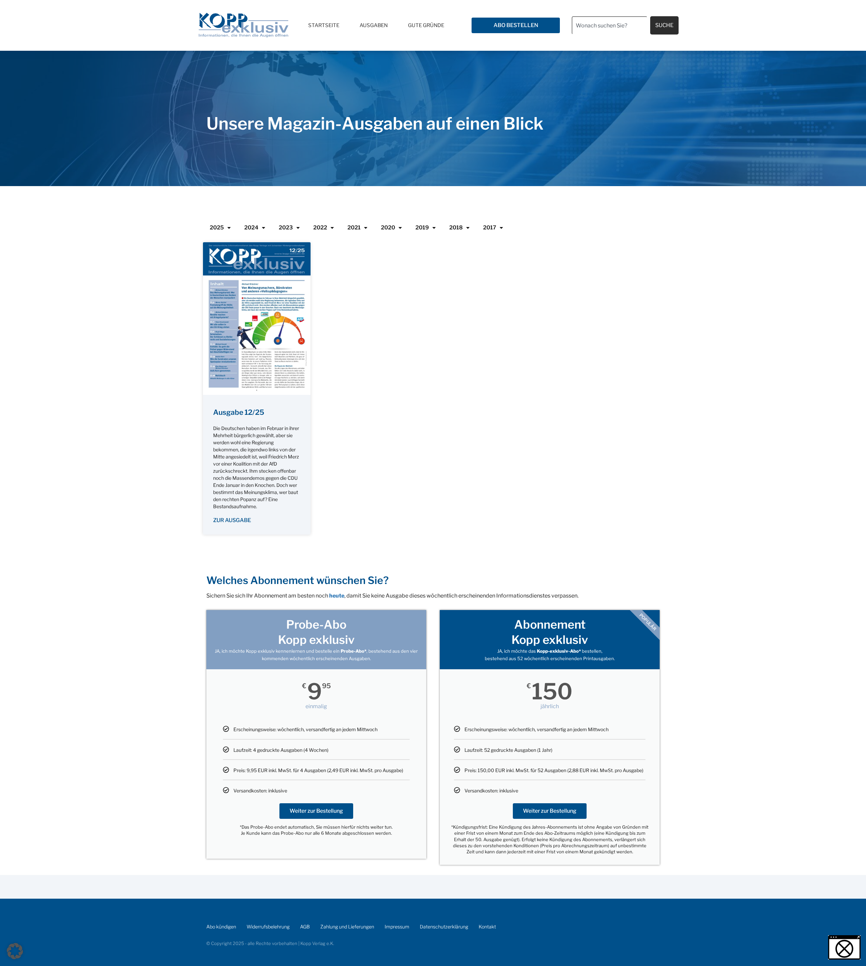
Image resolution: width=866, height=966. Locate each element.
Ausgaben (374, 25)
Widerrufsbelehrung (268, 926)
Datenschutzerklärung (444, 926)
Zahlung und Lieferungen (347, 926)
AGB (305, 926)
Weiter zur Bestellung (316, 811)
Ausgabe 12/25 (238, 412)
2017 (489, 227)
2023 (286, 227)
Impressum (397, 926)
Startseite (323, 25)
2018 (456, 227)
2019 (422, 227)
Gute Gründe (426, 25)
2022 (320, 227)
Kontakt (487, 926)
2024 (251, 227)
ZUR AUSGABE (232, 520)
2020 (388, 227)
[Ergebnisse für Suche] (609, 38)
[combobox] (609, 25)
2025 (217, 227)
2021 (354, 227)
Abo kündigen (221, 926)
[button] (15, 951)
